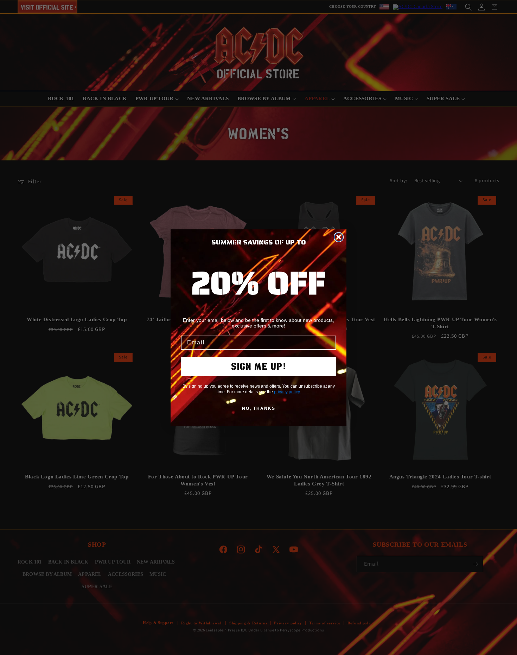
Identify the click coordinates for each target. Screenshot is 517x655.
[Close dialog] (338, 237)
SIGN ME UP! (258, 366)
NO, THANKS (258, 408)
